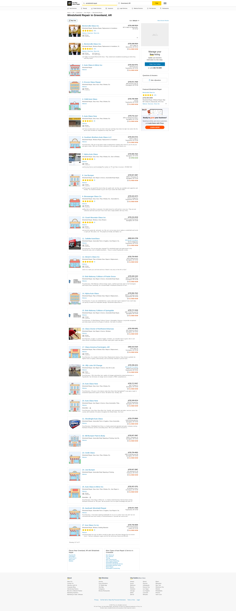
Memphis (145, 594)
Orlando (158, 589)
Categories (102, 589)
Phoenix (158, 592)
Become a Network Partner (74, 590)
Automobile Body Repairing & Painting (116, 177)
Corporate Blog (71, 587)
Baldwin (71, 561)
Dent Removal (110, 555)
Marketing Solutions (72, 592)
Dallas (132, 592)
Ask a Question (156, 80)
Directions (90, 33)
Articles (101, 581)
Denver (132, 594)
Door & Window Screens (117, 156)
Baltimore (132, 585)
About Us (69, 581)
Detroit (144, 581)
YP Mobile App (103, 585)
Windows (95, 220)
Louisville (145, 592)
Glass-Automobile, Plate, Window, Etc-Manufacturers (120, 403)
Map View (73, 20)
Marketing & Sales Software (75, 594)
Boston (132, 587)
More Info (96, 33)
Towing (108, 558)
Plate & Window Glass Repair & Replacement (105, 259)
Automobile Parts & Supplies (101, 241)
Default (135, 20)
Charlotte (132, 589)
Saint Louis (159, 594)
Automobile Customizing (113, 568)
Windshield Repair (87, 28)
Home (69, 12)
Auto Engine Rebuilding (112, 561)
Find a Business (103, 583)
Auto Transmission (111, 559)
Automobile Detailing (112, 562)
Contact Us (70, 583)
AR (73, 12)
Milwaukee (158, 583)
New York (158, 585)
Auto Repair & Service (99, 177)
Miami (157, 581)
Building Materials (103, 527)
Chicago (132, 590)
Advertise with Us (72, 585)
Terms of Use (131, 600)
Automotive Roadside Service (114, 564)
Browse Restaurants (104, 590)
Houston (145, 583)
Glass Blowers (102, 220)
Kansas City (146, 587)
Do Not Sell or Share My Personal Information (113, 600)
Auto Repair (87, 12)
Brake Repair (109, 567)
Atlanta (132, 581)
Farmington (72, 556)
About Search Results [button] (163, 20)
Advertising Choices (72, 589)
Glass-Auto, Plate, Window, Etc (101, 84)
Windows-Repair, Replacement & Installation (105, 28)
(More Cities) (142, 578)
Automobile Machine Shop (113, 565)
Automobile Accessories (117, 199)
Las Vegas (146, 589)
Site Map (101, 587)
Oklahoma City (160, 587)
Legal (138, 600)
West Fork (72, 559)
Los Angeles (146, 590)
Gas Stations (109, 556)
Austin (132, 583)
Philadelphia (159, 590)
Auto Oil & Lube (110, 368)
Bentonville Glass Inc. (90, 26)
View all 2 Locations (132, 240)
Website (84, 33)
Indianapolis (146, 585)
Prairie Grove (72, 558)
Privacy (96, 600)
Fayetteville (72, 555)
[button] (165, 3)
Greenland (79, 12)
